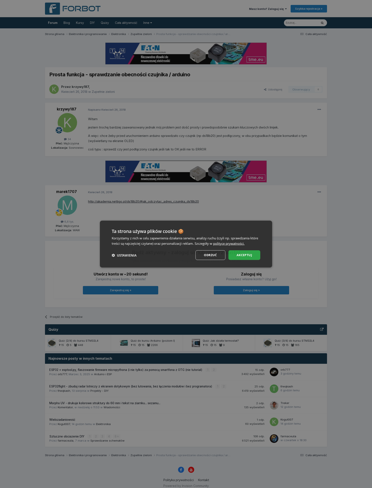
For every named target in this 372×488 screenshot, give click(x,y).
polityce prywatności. (229, 243)
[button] (124, 255)
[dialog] (186, 244)
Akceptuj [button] (244, 255)
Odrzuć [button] (210, 255)
